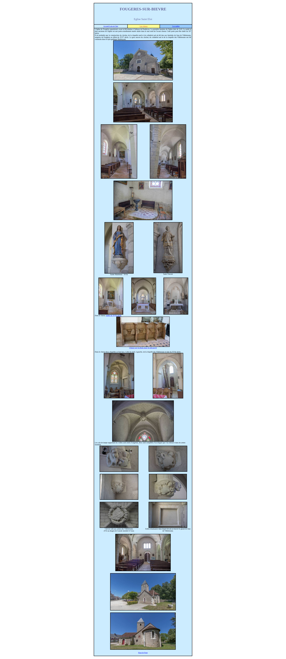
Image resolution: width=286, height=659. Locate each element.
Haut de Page (143, 653)
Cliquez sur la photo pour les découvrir (143, 348)
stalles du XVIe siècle (113, 315)
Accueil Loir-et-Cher (110, 26)
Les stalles (176, 26)
